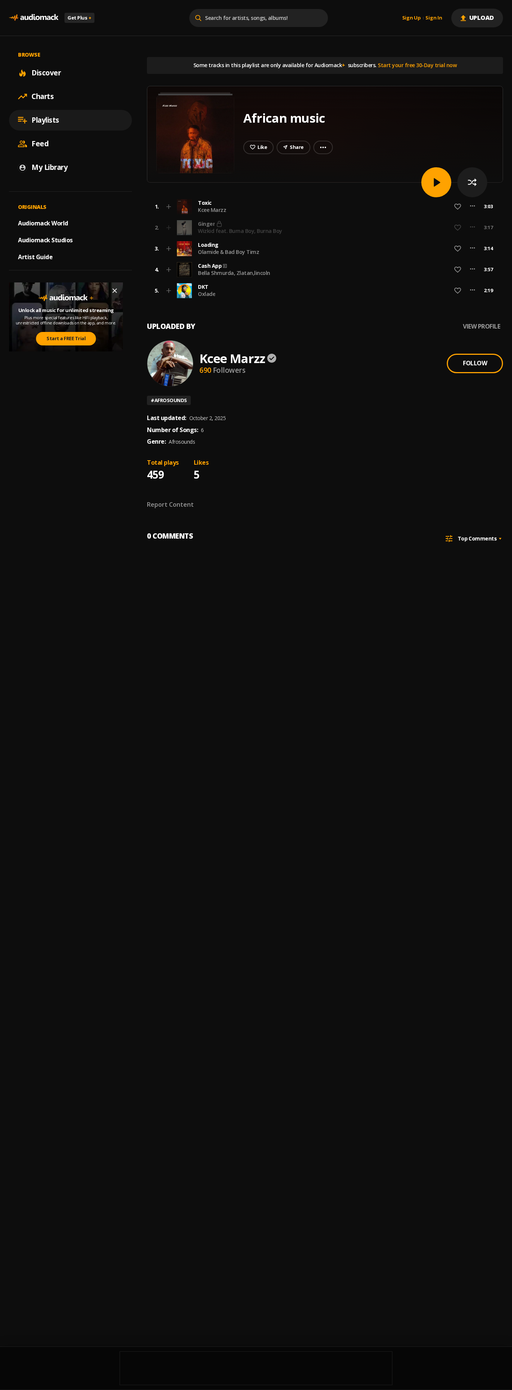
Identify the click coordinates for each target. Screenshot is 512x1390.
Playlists (45, 120)
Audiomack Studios (45, 240)
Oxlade (206, 293)
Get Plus (79, 17)
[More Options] (472, 206)
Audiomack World (43, 223)
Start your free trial (379, 227)
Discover (46, 73)
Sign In (433, 18)
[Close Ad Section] (114, 290)
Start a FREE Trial (65, 338)
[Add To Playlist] (168, 206)
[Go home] (33, 17)
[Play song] (436, 182)
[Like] (457, 207)
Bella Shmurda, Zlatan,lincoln (234, 272)
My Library (49, 167)
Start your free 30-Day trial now (417, 65)
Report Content (170, 504)
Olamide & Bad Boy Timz (228, 251)
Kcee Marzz (212, 209)
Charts (42, 96)
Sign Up (411, 18)
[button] (323, 206)
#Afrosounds (169, 400)
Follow (475, 363)
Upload (481, 18)
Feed (39, 144)
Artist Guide (35, 257)
